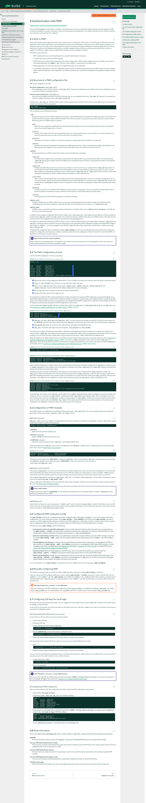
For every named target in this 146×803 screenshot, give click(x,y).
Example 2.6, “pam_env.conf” (52, 447)
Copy (114, 106)
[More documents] (1, 14)
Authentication (52, 11)
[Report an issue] (114, 22)
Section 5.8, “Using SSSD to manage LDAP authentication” (50, 548)
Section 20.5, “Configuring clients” (48, 484)
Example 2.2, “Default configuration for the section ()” (55, 307)
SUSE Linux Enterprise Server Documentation (21, 11)
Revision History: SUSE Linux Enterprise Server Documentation (48, 25)
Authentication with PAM (64, 11)
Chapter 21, (79, 546)
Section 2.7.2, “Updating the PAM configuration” (73, 679)
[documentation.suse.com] (3, 11)
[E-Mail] (125, 56)
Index (7, 11)
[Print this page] (129, 56)
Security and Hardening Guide (41, 11)
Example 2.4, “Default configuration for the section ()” (69, 344)
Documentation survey (129, 17)
